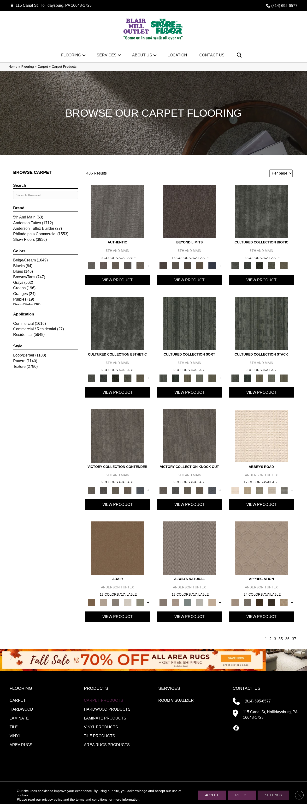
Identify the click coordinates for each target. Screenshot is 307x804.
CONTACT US (246, 688)
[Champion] (103, 490)
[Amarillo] (261, 548)
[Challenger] (117, 435)
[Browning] (271, 602)
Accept (211, 795)
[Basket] (175, 602)
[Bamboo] (247, 490)
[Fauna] (200, 265)
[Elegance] (128, 602)
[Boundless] (259, 490)
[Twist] (212, 378)
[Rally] (128, 490)
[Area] (189, 211)
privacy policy (52, 799)
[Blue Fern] (187, 602)
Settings (273, 795)
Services (107, 55)
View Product (117, 280)
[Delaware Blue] (284, 490)
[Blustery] (200, 602)
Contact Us (211, 55)
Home (13, 66)
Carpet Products (103, 700)
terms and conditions (91, 799)
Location (177, 55)
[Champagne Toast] (103, 602)
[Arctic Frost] (247, 602)
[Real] (140, 265)
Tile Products (99, 736)
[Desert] (175, 265)
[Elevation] (187, 265)
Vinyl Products (101, 727)
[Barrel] (189, 548)
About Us (142, 55)
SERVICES (169, 688)
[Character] (247, 265)
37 (294, 639)
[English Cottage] (140, 602)
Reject (241, 795)
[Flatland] (212, 265)
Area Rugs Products (107, 745)
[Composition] (271, 265)
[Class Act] (115, 602)
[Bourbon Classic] (117, 548)
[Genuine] (115, 265)
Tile (14, 727)
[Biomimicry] (261, 211)
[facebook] (236, 728)
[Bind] (189, 323)
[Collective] (259, 265)
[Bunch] (175, 378)
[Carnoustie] (284, 602)
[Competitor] (115, 490)
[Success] (140, 490)
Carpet (43, 66)
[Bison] (259, 602)
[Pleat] (200, 378)
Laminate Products (105, 718)
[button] (84, 55)
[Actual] (117, 211)
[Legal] (128, 265)
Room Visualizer (176, 700)
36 (287, 639)
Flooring (71, 55)
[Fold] (187, 378)
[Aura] (261, 435)
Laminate (19, 718)
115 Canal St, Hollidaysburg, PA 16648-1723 (54, 5)
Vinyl (15, 736)
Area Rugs (21, 745)
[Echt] (103, 265)
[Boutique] (212, 602)
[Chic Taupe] (271, 490)
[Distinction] (284, 265)
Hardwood (21, 709)
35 (280, 639)
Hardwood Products (107, 709)
